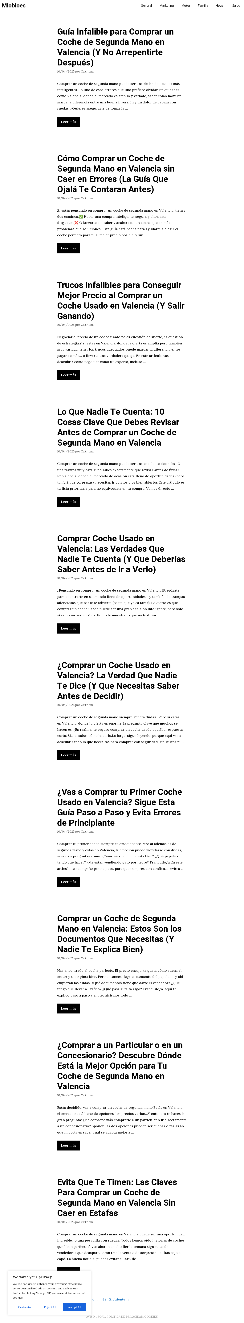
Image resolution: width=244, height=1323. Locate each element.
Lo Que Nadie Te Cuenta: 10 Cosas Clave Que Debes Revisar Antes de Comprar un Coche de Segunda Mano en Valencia (118, 427)
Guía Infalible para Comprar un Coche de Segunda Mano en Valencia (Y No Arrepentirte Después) (115, 47)
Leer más (68, 121)
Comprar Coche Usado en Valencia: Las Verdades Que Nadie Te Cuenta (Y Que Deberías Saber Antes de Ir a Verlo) (121, 554)
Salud (236, 5)
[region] (50, 1293)
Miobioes (14, 6)
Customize (25, 1307)
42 (104, 1299)
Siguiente (119, 1299)
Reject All (50, 1307)
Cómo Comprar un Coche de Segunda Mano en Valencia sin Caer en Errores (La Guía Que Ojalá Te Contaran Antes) (116, 174)
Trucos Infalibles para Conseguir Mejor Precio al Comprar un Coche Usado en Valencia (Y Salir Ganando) (121, 300)
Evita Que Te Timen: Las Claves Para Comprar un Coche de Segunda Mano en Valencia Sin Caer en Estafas (117, 1198)
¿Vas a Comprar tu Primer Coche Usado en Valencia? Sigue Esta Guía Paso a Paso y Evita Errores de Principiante (119, 807)
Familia (203, 5)
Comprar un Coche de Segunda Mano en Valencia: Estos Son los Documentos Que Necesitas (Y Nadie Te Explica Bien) (119, 934)
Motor (185, 5)
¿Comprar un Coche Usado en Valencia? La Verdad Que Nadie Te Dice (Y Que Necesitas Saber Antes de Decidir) (118, 681)
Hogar (220, 5)
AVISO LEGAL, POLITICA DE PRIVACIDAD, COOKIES (122, 1316)
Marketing (167, 5)
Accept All (74, 1307)
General (146, 5)
